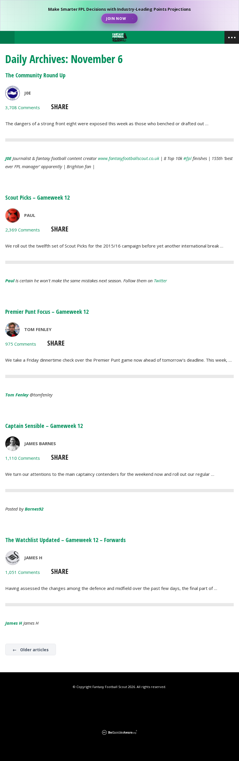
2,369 (22, 230)
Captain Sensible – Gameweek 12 (44, 426)
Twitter (160, 280)
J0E (27, 93)
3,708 (22, 107)
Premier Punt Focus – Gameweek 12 (47, 312)
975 (20, 344)
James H (33, 557)
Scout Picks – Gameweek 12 (37, 197)
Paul (29, 215)
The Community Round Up (35, 75)
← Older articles (31, 649)
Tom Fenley (38, 329)
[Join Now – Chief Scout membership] (119, 15)
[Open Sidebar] (231, 37)
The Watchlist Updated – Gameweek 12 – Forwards (65, 540)
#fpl (187, 158)
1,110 (22, 458)
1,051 (22, 572)
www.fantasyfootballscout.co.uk (128, 158)
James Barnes (40, 443)
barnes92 (34, 509)
